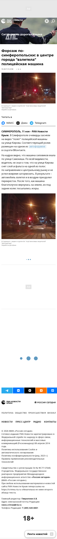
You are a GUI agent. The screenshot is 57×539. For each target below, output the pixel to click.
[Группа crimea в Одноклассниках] (41, 390)
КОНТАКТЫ (50, 422)
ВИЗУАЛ (51, 413)
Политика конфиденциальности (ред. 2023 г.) (24, 456)
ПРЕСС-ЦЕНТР (22, 422)
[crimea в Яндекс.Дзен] (29, 390)
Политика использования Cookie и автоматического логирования (19, 451)
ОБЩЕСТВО (21, 413)
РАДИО (37, 422)
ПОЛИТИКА (7, 413)
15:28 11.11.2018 (7, 69)
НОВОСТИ (7, 422)
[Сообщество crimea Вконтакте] (18, 390)
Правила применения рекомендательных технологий (22, 460)
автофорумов (37, 146)
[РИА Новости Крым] (12, 21)
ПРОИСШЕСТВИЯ (37, 413)
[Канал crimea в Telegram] (7, 390)
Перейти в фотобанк (8, 110)
